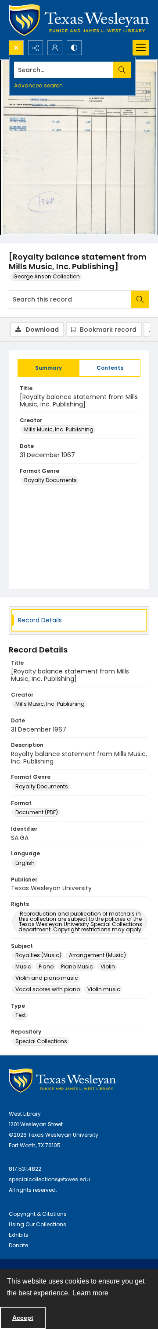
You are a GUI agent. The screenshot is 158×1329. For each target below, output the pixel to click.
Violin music (103, 989)
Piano (46, 966)
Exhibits (19, 1235)
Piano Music (77, 966)
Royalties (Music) (38, 955)
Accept (22, 1317)
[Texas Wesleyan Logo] (79, 20)
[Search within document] (140, 299)
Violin (108, 966)
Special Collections (41, 1041)
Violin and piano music (46, 978)
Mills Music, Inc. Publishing (58, 429)
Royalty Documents (50, 480)
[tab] (48, 368)
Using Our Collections (37, 1224)
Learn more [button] (90, 1293)
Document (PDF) (36, 812)
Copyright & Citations (38, 1214)
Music (23, 966)
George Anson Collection (46, 276)
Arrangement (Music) (97, 955)
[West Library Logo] (62, 1081)
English (25, 863)
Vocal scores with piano (47, 989)
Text (20, 1015)
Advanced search (38, 85)
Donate (18, 1245)
